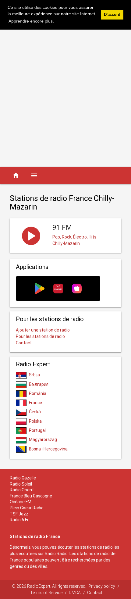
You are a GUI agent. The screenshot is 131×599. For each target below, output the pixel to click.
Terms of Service (46, 592)
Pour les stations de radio (40, 336)
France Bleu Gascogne (31, 496)
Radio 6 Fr (19, 519)
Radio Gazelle (23, 478)
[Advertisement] (65, 98)
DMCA (75, 592)
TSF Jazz (19, 514)
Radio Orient (22, 490)
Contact (24, 343)
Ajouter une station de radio (43, 330)
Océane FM (20, 501)
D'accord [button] (112, 15)
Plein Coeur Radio (27, 508)
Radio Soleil (21, 484)
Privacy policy (101, 586)
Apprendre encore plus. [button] (31, 21)
